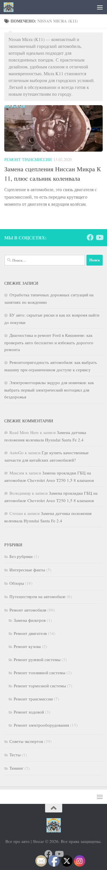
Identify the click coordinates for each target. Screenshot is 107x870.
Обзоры (16, 583)
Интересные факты (27, 569)
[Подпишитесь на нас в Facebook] (90, 237)
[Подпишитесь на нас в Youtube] (99, 237)
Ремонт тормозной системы (40, 685)
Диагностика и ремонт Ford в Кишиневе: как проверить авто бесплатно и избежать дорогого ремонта (48, 342)
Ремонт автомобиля (27, 610)
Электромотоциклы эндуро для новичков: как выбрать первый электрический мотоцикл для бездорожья (49, 390)
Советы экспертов (26, 741)
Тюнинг (16, 768)
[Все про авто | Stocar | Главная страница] (10, 7)
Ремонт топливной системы (39, 672)
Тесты (15, 754)
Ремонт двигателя (30, 633)
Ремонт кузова (27, 646)
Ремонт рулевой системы (37, 659)
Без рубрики (21, 556)
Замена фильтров (30, 620)
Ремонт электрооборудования (41, 725)
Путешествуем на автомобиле (37, 596)
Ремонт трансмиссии (28, 159)
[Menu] (100, 7)
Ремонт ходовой (29, 712)
